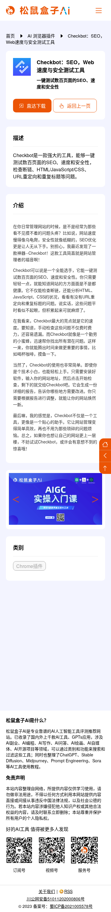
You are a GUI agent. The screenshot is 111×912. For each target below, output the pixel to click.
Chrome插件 (29, 566)
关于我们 (46, 891)
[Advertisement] (55, 643)
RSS (68, 891)
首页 (11, 36)
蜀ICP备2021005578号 (71, 906)
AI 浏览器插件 (42, 36)
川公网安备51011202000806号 (56, 899)
